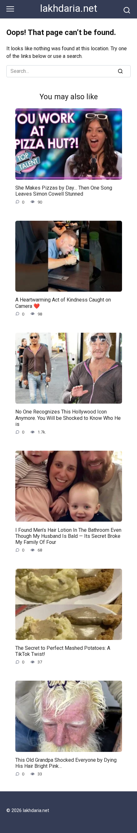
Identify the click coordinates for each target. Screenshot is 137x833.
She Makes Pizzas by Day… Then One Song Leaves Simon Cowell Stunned (63, 191)
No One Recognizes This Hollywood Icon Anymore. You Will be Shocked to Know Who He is (68, 418)
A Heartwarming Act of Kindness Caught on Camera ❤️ (63, 303)
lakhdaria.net (68, 8)
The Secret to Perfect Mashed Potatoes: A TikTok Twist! (62, 651)
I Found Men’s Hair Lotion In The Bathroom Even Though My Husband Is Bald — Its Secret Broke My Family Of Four (68, 536)
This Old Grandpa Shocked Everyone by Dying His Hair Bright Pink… (66, 763)
